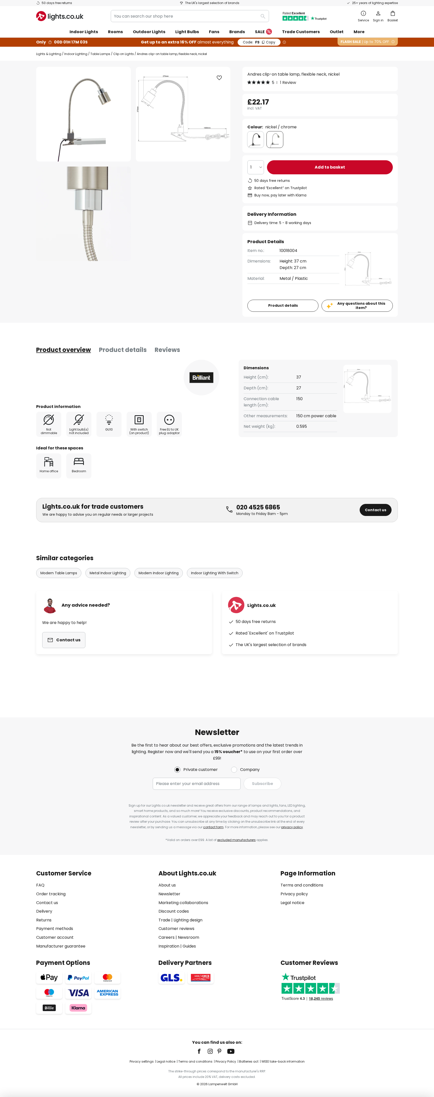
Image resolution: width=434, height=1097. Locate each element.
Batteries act (248, 1061)
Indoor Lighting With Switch (214, 573)
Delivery (44, 911)
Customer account (55, 937)
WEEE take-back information (283, 1061)
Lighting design (188, 920)
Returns (43, 920)
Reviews (167, 350)
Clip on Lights (123, 54)
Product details (123, 350)
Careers (166, 937)
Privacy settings (142, 1061)
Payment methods (54, 928)
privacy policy (292, 827)
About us (167, 885)
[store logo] (59, 16)
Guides (189, 946)
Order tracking (51, 894)
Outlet (337, 32)
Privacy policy (294, 894)
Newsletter (169, 894)
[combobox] (190, 16)
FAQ (40, 885)
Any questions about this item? (361, 305)
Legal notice (292, 903)
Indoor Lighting (75, 54)
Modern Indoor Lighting (159, 573)
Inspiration (168, 946)
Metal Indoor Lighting (108, 573)
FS (259, 42)
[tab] (63, 350)
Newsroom (188, 937)
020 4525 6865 (258, 507)
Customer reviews (176, 928)
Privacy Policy (225, 1061)
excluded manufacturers (236, 840)
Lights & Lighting (48, 54)
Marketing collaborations (183, 903)
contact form (213, 827)
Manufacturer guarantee (60, 946)
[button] (83, 214)
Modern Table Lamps (58, 573)
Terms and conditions (302, 885)
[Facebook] (202, 1051)
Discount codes (173, 911)
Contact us (375, 509)
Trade (164, 920)
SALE (260, 32)
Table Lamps (100, 54)
